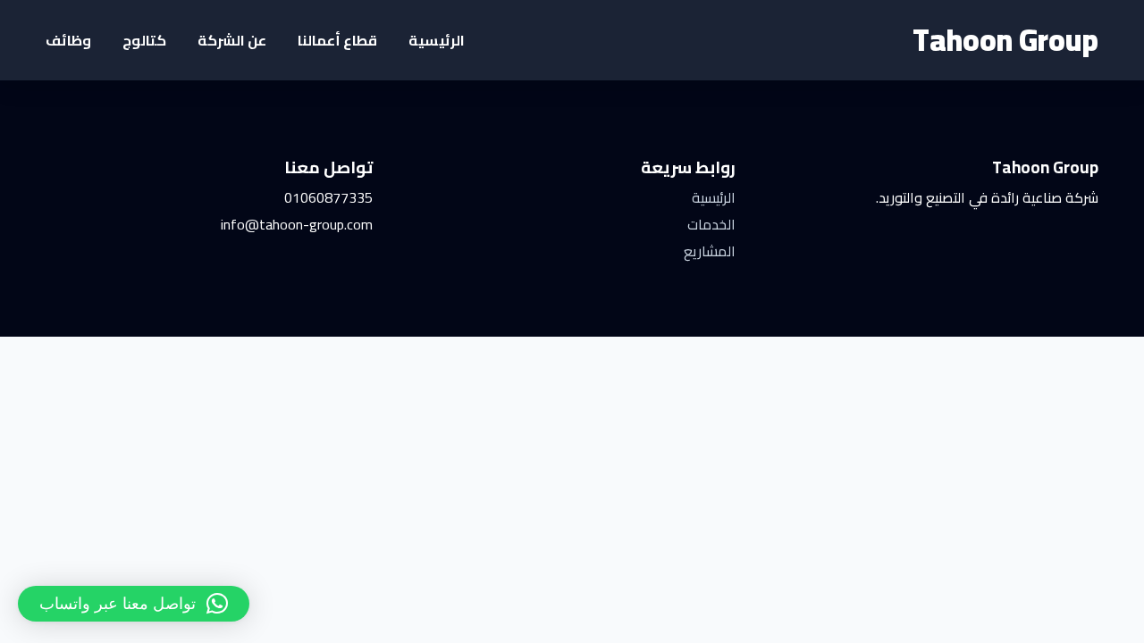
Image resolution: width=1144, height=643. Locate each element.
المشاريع (710, 251)
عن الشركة (232, 40)
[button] (133, 604)
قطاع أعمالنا (337, 40)
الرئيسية (436, 40)
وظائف (68, 40)
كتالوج (144, 40)
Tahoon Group (1005, 40)
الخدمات (711, 224)
